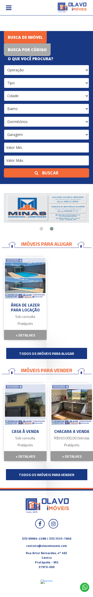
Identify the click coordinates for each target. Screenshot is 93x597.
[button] (8, 8)
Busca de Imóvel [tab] (25, 37)
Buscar (49, 173)
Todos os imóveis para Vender (46, 474)
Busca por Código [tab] (27, 49)
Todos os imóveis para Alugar (46, 353)
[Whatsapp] (84, 587)
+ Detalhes (25, 335)
